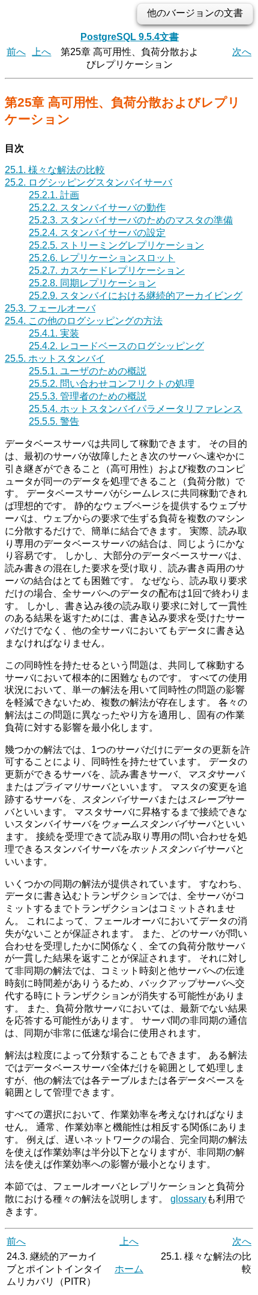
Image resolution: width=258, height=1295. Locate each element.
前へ (16, 52)
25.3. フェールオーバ (50, 308)
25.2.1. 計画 (54, 195)
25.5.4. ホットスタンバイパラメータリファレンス (135, 409)
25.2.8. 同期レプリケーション (92, 283)
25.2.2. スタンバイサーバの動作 (97, 207)
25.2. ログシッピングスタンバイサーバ (88, 182)
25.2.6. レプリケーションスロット (102, 258)
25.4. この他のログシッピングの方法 (84, 321)
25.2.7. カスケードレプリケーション (107, 270)
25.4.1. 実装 (54, 333)
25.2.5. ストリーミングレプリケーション (116, 245)
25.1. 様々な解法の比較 (55, 170)
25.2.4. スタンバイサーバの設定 (97, 233)
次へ (241, 52)
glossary (188, 1199)
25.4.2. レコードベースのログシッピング (116, 346)
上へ (41, 52)
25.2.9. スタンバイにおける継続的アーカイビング (135, 296)
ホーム (129, 1269)
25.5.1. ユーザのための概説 (87, 371)
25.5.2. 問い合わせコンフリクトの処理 (111, 384)
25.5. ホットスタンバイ (55, 358)
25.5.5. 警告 (54, 421)
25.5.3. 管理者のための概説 (87, 396)
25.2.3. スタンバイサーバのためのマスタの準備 (131, 220)
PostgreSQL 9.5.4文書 (129, 37)
